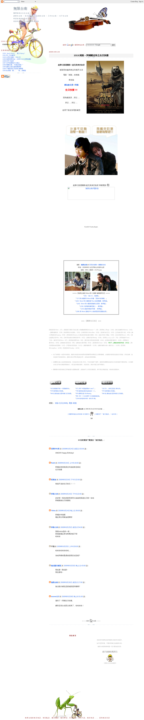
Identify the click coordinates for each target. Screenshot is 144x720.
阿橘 (76, 85)
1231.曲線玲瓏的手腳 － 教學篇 (91, 309)
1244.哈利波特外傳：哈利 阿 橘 (85, 398)
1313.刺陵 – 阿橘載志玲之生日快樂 (91, 55)
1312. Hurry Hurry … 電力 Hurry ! (14, 53)
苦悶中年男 (55, 449)
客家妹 (53, 480)
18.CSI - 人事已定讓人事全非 (111, 388)
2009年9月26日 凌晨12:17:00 (71, 582)
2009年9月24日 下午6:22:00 (70, 494)
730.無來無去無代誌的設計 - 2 (85, 391)
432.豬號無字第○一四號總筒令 (60, 388)
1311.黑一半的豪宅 (9, 55)
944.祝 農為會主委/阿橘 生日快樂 (61, 393)
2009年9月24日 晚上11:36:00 (69, 510)
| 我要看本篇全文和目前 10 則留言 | (78, 414)
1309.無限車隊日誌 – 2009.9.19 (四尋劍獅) (17, 59)
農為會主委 (68, 85)
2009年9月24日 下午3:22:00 (69, 480)
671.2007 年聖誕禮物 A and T (85, 388)
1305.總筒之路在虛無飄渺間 (12, 67)
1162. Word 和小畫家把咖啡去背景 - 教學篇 (91, 303)
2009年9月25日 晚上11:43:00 (75, 566)
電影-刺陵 (73, 403)
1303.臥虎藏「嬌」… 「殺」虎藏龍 (14, 70)
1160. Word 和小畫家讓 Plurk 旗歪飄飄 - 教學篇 (91, 301)
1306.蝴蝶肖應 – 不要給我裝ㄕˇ (13, 65)
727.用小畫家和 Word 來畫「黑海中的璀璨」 (91, 298)
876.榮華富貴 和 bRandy (83, 393)
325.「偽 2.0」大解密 (91, 296)
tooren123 (55, 596)
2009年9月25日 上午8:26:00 (67, 546)
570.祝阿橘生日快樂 (57, 391)
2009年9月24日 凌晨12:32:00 (73, 449)
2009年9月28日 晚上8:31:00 (72, 596)
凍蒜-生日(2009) (61, 403)
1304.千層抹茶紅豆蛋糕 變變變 (13, 68)
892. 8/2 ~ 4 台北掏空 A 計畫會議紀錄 (87, 396)
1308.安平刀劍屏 (8, 61)
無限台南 (20, 8)
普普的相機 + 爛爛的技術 (97, 265)
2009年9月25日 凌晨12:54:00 (71, 527)
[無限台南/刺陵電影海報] (104, 113)
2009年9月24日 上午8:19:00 (68, 463)
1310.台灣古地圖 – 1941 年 (12, 57)
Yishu (53, 510)
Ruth (53, 463)
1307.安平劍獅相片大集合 (11, 63)
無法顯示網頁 (56, 566)
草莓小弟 (54, 494)
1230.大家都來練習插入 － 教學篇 (91, 306)
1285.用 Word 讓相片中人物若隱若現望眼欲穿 (91, 311)
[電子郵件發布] (91, 418)
